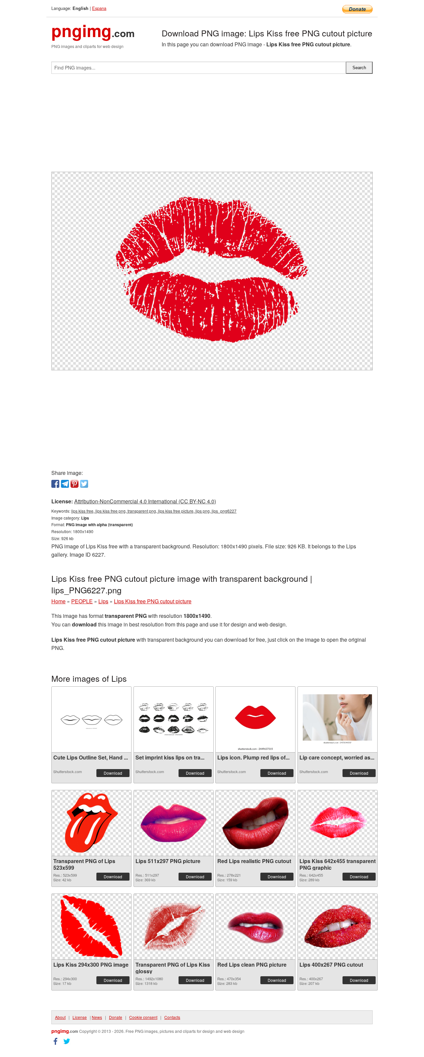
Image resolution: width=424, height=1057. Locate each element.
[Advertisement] (212, 125)
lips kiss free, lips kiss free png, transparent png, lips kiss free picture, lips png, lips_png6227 (154, 511)
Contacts (172, 1017)
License (80, 1017)
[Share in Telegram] (65, 484)
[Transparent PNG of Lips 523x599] (91, 823)
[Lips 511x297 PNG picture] (173, 823)
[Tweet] (84, 484)
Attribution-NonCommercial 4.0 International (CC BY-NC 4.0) (145, 501)
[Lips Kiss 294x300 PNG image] (91, 926)
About (60, 1017)
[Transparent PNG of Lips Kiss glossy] (173, 926)
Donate (115, 1017)
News (97, 1017)
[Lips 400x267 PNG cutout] (337, 926)
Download (113, 773)
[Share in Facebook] (55, 484)
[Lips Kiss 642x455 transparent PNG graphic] (337, 823)
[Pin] (75, 484)
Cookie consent (143, 1017)
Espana (99, 8)
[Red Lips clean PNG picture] (255, 926)
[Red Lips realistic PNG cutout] (255, 823)
